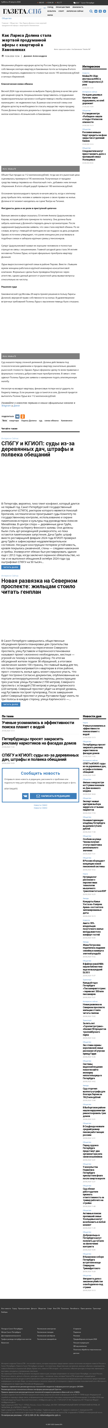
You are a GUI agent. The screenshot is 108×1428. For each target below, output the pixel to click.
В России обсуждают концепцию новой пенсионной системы (94, 863)
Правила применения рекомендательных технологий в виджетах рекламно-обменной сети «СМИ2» (40, 1392)
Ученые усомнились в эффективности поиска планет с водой (94, 730)
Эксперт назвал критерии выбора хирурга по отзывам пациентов (93, 805)
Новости (85, 73)
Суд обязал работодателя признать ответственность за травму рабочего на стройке (93, 1195)
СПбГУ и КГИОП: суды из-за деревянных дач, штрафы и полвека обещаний (38, 449)
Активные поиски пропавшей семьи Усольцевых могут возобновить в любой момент (94, 1219)
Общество (7, 18)
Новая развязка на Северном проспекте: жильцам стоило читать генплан (39, 586)
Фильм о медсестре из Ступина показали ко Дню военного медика (93, 786)
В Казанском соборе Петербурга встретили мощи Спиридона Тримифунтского (93, 1262)
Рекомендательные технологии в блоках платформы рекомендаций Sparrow (31, 1389)
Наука (85, 723)
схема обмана (52, 420)
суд (40, 420)
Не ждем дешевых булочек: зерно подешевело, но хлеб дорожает (93, 99)
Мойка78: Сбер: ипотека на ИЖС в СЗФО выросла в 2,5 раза (92, 80)
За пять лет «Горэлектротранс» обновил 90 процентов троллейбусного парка (94, 1029)
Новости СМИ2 (40, 805)
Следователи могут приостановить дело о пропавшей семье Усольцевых (94, 155)
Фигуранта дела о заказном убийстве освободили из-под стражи (93, 1283)
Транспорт (87, 980)
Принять (98, 1416)
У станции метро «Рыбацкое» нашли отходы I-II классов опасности (92, 117)
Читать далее (10, 567)
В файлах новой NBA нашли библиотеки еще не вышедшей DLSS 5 (93, 968)
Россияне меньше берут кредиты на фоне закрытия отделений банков (94, 136)
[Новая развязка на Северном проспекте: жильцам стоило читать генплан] (40, 617)
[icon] (91, 11)
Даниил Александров (35, 56)
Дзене (16, 405)
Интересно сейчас (10, 438)
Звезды (86, 898)
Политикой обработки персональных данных (30, 1419)
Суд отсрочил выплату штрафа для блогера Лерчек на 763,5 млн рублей (94, 1093)
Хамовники (66, 420)
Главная (5, 23)
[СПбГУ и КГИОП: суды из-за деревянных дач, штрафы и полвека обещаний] (40, 480)
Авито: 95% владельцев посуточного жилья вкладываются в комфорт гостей (93, 929)
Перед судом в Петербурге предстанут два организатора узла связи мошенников (92, 1151)
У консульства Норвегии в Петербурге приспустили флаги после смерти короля (94, 1173)
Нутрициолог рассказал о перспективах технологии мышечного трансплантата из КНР (94, 884)
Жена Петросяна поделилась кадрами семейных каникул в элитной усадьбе (94, 949)
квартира (14, 420)
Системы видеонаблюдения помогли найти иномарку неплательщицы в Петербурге (92, 1071)
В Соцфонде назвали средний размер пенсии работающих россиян (93, 1130)
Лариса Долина (29, 420)
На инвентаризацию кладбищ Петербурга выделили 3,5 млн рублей (94, 824)
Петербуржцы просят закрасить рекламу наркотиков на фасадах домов (94, 749)
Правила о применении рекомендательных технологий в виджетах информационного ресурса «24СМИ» (42, 1386)
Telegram (6, 405)
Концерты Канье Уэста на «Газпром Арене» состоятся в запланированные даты (93, 907)
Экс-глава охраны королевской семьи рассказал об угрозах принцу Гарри (94, 1049)
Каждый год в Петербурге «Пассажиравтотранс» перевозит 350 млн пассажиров (94, 988)
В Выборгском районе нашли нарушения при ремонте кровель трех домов (94, 1111)
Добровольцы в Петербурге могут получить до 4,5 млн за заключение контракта (93, 1241)
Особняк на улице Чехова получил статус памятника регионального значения (92, 845)
